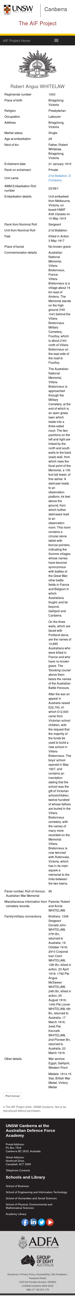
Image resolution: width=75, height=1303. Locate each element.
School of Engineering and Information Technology (36, 1192)
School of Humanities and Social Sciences (31, 1198)
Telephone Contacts (18, 1170)
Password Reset (37, 1278)
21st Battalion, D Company (59, 177)
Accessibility (43, 1274)
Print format (12, 1096)
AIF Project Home (16, 40)
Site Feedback (58, 1274)
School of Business (17, 1186)
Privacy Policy (27, 1274)
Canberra (55, 9)
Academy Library (16, 1214)
